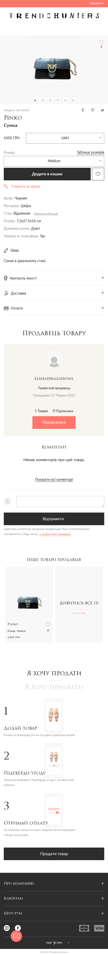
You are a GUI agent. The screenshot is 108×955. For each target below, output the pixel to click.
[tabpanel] (54, 66)
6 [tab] (72, 100)
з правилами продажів (55, 534)
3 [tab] (50, 100)
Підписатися (54, 422)
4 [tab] (57, 100)
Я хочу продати (54, 674)
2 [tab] (42, 100)
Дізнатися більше (46, 213)
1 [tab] (35, 100)
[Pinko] (54, 66)
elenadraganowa (54, 379)
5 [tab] (65, 100)
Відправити (53, 519)
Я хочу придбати (54, 688)
